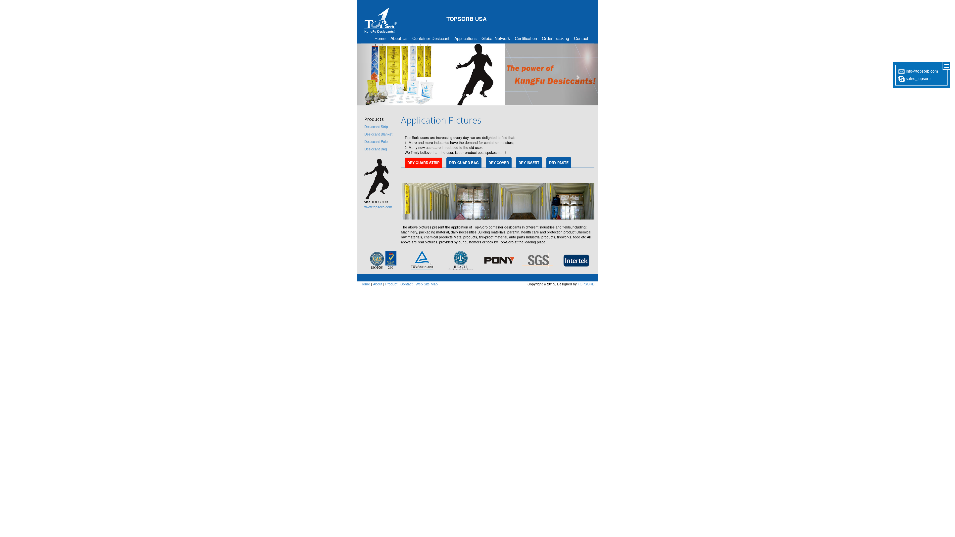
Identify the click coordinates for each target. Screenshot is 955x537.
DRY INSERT (529, 162)
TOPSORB (586, 283)
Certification (526, 38)
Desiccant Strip (376, 126)
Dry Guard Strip (424, 191)
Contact (581, 38)
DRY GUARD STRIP (423, 162)
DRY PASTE (559, 162)
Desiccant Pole (376, 141)
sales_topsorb (918, 79)
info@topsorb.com (921, 71)
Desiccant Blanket (378, 134)
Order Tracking (555, 38)
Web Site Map (427, 283)
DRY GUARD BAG (464, 162)
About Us (398, 38)
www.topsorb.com (378, 206)
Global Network (495, 38)
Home (380, 38)
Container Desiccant (430, 38)
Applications (465, 38)
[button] (375, 74)
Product (391, 283)
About (377, 283)
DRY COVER (498, 162)
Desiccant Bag (375, 148)
